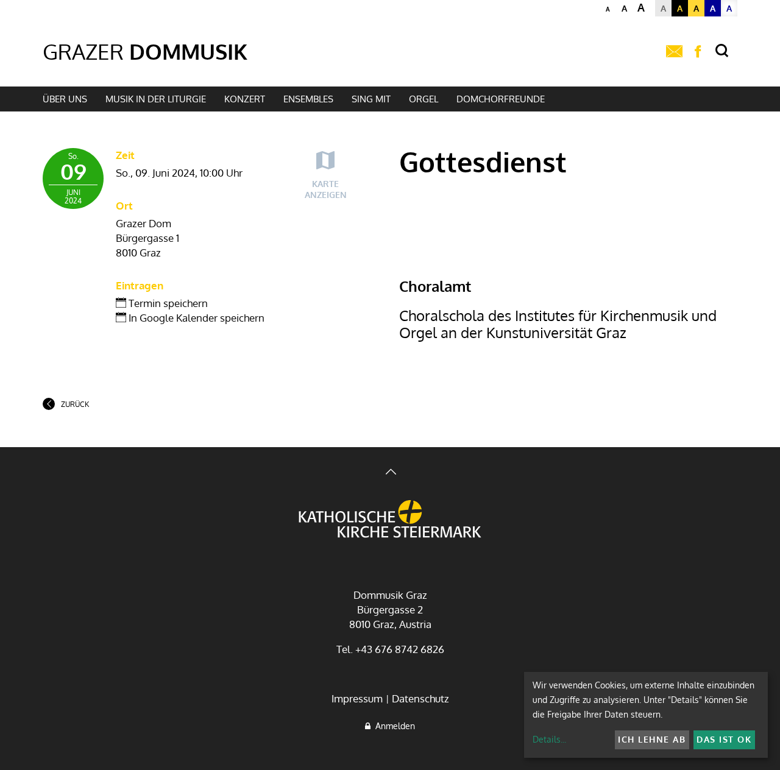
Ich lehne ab (652, 739)
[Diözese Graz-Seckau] (390, 520)
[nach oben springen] (390, 473)
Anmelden (392, 726)
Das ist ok (724, 739)
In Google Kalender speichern (195, 317)
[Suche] (721, 51)
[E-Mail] (674, 52)
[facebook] (698, 52)
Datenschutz (420, 698)
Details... (549, 739)
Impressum (357, 698)
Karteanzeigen (326, 189)
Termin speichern (167, 303)
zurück (75, 404)
